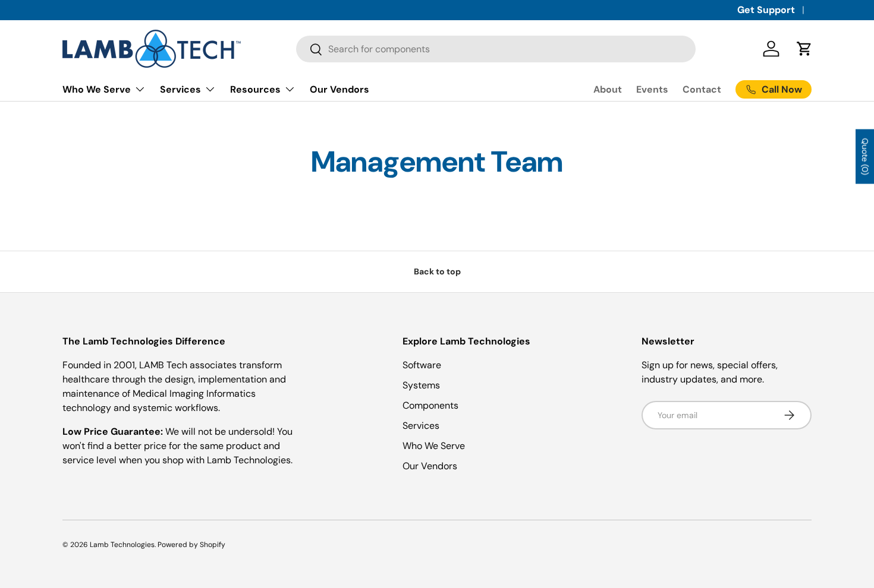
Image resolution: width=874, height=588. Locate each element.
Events (652, 89)
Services (180, 89)
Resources (255, 89)
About (607, 89)
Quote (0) (865, 156)
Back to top (437, 271)
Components (430, 405)
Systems (421, 385)
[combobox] (496, 49)
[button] (804, 49)
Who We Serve (96, 89)
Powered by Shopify (191, 544)
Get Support (766, 10)
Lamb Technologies (122, 544)
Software (422, 365)
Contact (702, 89)
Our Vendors (339, 89)
